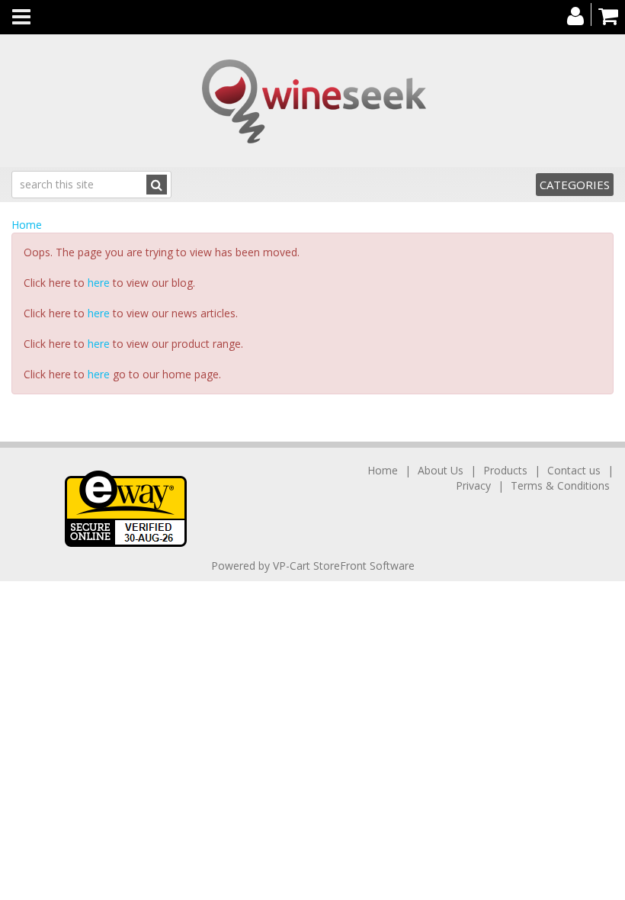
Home (26, 224)
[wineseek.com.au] (312, 101)
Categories (575, 184)
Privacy (473, 485)
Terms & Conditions (560, 485)
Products (505, 470)
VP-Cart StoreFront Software (344, 565)
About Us (440, 470)
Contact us (574, 470)
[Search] (156, 184)
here (99, 282)
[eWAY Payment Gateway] (126, 507)
